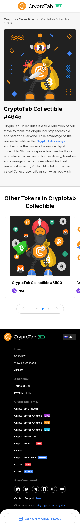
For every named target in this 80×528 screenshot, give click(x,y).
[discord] (17, 489)
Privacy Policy (22, 392)
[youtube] (62, 489)
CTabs (18, 471)
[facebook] (44, 489)
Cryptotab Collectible (19, 19)
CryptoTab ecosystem (54, 141)
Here (38, 498)
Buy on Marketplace (43, 519)
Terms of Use (22, 385)
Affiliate (18, 369)
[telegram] (35, 489)
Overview (20, 355)
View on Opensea (25, 362)
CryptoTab (26, 408)
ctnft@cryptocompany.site (49, 505)
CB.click (19, 450)
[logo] (40, 6)
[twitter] (26, 489)
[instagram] (53, 489)
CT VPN (19, 464)
